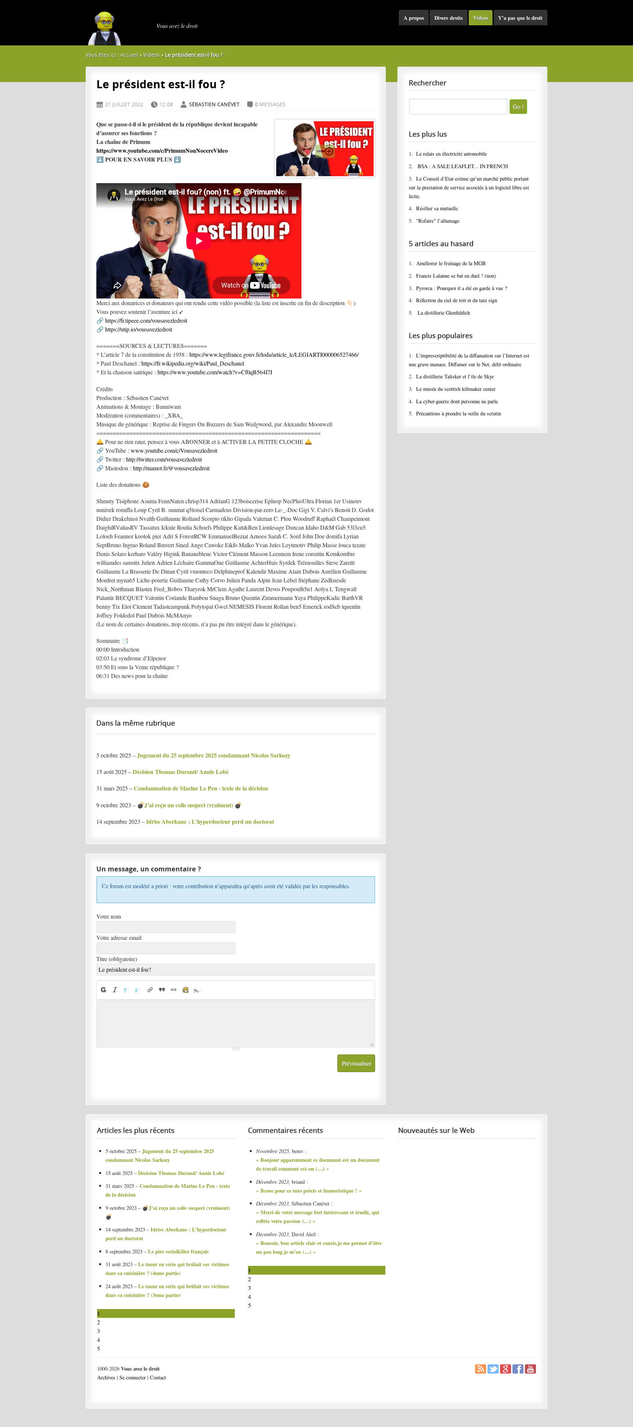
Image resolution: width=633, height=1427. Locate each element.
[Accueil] (119, 25)
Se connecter (132, 1377)
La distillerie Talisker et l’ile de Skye (455, 376)
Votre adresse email (118, 937)
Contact (158, 1377)
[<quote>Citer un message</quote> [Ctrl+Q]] (162, 990)
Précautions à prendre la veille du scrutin (458, 413)
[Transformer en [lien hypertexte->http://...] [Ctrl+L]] (150, 990)
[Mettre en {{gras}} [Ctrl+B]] (103, 990)
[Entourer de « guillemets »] (173, 990)
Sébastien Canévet (214, 104)
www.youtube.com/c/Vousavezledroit (174, 450)
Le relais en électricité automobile (451, 153)
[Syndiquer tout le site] (480, 1371)
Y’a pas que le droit (520, 18)
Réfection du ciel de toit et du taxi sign (456, 300)
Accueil (129, 54)
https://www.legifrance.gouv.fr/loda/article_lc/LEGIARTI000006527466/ (274, 354)
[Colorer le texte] (127, 990)
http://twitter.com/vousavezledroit (164, 459)
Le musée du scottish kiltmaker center (456, 388)
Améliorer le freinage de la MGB (451, 263)
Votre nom (108, 916)
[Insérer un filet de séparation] (197, 990)
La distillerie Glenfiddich (443, 312)
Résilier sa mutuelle (437, 208)
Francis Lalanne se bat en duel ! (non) (456, 275)
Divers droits (448, 18)
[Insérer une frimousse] (185, 990)
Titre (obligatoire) (116, 959)
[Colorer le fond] (138, 990)
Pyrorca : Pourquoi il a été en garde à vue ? (461, 288)
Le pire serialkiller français (178, 1251)
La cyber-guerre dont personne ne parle (457, 401)
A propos (414, 18)
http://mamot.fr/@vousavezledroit (171, 468)
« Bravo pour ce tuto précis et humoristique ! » (309, 1190)
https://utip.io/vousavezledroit (138, 329)
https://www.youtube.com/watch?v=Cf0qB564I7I (215, 372)
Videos (480, 18)
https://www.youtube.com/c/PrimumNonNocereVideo (162, 150)
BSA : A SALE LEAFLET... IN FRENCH (462, 166)
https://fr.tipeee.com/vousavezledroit (146, 320)
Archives (106, 1377)
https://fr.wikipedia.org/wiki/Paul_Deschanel (192, 363)
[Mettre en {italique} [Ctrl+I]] (115, 990)
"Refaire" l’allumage (437, 220)
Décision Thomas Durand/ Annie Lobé (181, 1173)
